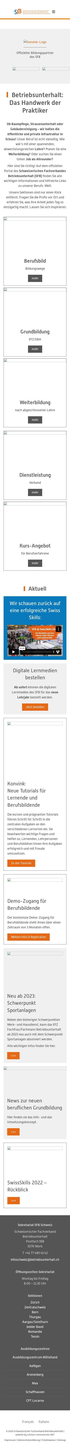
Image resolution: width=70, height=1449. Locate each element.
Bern (35, 1312)
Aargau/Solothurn (35, 1322)
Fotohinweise (48, 1440)
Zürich (35, 1302)
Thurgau (35, 1317)
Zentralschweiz (35, 1307)
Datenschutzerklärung (29, 1440)
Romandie (35, 1331)
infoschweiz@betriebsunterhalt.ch (35, 1259)
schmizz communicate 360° (41, 1434)
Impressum (10, 1440)
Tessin (35, 1336)
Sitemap (61, 1440)
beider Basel (35, 1327)
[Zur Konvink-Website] (35, 43)
